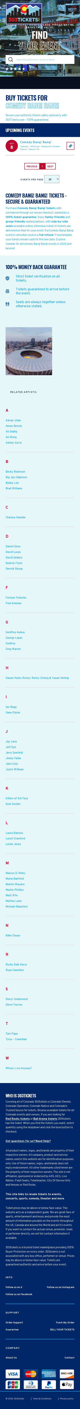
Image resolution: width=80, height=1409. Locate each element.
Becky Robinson (15, 472)
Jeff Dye (11, 747)
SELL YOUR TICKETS (62, 1329)
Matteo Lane (14, 901)
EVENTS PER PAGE (32, 179)
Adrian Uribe (13, 420)
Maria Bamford (15, 879)
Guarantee (12, 1329)
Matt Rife (12, 895)
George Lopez (14, 638)
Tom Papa (12, 1033)
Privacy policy (66, 1398)
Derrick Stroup (14, 569)
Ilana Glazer (13, 712)
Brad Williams (14, 488)
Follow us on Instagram (60, 1287)
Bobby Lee (12, 483)
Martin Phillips (15, 890)
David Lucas (13, 552)
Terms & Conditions (42, 1398)
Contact (69, 1357)
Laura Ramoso (14, 833)
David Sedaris (14, 557)
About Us (11, 1357)
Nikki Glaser (13, 935)
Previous (32, 166)
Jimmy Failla (13, 758)
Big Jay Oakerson (16, 477)
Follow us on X (14, 1287)
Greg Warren (13, 649)
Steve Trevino (14, 1005)
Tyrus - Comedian (16, 1039)
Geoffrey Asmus (15, 632)
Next (50, 166)
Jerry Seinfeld (14, 753)
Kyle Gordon (13, 804)
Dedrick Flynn (14, 563)
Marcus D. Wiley (15, 873)
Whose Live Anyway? (19, 1068)
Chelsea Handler (16, 517)
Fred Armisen (13, 603)
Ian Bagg (11, 707)
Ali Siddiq (11, 431)
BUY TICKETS (70, 146)
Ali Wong (11, 437)
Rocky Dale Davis (16, 964)
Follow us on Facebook (19, 1294)
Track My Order (65, 1322)
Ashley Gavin (14, 443)
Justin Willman (15, 769)
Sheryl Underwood (17, 999)
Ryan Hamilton (15, 970)
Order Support (14, 1322)
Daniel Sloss (13, 546)
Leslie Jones (13, 844)
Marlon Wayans (15, 884)
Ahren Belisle (14, 426)
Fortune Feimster (16, 598)
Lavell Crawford (15, 838)
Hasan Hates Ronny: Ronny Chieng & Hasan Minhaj (37, 678)
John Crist (12, 764)
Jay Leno (11, 741)
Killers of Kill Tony (17, 798)
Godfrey (10, 643)
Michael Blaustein (17, 906)
